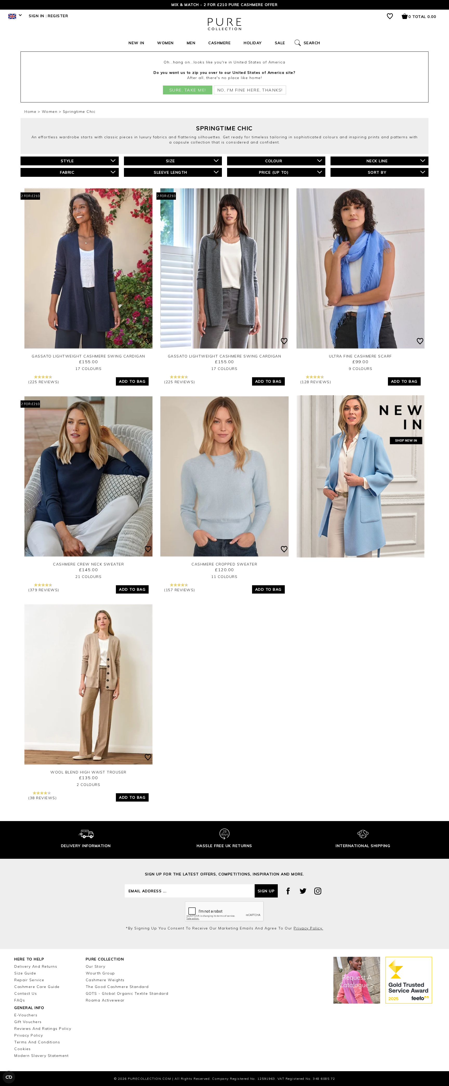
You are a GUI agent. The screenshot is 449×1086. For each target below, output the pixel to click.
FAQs (19, 1000)
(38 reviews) (42, 798)
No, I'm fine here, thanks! (250, 90)
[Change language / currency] (14, 17)
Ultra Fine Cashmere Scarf (360, 356)
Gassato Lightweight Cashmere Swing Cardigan (88, 356)
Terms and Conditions (37, 1042)
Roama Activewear (105, 1000)
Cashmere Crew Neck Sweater (88, 564)
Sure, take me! (187, 90)
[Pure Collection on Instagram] (317, 891)
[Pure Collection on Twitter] (302, 891)
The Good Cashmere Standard (117, 986)
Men (191, 43)
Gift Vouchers (28, 1021)
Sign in (36, 16)
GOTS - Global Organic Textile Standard (127, 993)
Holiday (253, 43)
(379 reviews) (43, 590)
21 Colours (88, 576)
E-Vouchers (25, 1015)
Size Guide (25, 973)
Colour (273, 161)
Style (67, 161)
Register (58, 16)
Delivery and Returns (35, 966)
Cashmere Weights (105, 980)
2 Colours (89, 784)
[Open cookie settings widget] (9, 1077)
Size (170, 161)
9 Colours (361, 368)
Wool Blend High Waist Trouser (88, 772)
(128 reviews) (315, 382)
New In (136, 43)
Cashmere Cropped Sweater (224, 564)
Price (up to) (274, 172)
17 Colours (88, 368)
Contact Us (25, 993)
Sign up (266, 891)
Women (165, 43)
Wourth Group (100, 973)
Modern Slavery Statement (41, 1055)
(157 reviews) (179, 590)
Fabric (67, 172)
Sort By (377, 172)
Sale (280, 43)
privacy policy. (308, 928)
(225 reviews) (43, 382)
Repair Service (29, 980)
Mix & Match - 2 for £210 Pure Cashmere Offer (224, 4)
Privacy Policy (28, 1035)
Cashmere (219, 43)
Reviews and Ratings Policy (42, 1028)
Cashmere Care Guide (37, 986)
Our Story (95, 966)
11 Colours (224, 576)
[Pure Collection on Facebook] (288, 891)
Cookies (22, 1048)
